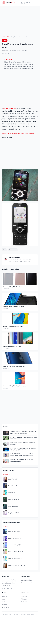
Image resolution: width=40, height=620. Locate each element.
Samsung (4, 596)
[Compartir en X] (8, 53)
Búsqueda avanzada (27, 583)
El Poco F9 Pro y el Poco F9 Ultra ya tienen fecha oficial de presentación (23, 437)
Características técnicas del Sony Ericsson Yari (18, 133)
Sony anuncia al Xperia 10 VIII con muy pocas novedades (22, 443)
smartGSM (25, 50)
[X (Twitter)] (22, 3)
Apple (3, 599)
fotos (8, 37)
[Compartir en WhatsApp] (10, 53)
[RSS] (29, 3)
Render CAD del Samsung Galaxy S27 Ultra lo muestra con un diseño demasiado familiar (22, 454)
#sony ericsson (13, 250)
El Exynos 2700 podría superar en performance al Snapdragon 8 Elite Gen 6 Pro (23, 449)
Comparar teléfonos (27, 580)
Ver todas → (5, 607)
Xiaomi (3, 602)
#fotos (4, 250)
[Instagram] (24, 3)
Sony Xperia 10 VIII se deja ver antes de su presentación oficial (21, 460)
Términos (24, 602)
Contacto (24, 596)
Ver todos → (6, 474)
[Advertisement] (20, 89)
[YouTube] (27, 3)
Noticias (4, 37)
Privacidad (24, 599)
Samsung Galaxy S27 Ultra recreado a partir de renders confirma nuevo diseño (23, 432)
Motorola (4, 604)
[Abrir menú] (36, 3)
